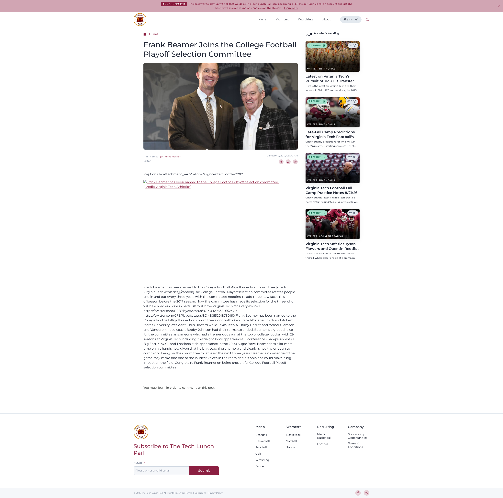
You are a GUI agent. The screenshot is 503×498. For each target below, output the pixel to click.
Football (261, 447)
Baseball (261, 435)
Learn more (291, 7)
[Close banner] (499, 6)
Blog (155, 33)
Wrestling (262, 460)
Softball (291, 441)
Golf (258, 453)
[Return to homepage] (140, 19)
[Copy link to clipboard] (295, 161)
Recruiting (305, 19)
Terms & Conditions (355, 445)
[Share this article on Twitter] (288, 161)
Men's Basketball (324, 436)
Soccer (260, 466)
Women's (282, 19)
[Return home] (145, 34)
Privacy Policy (215, 493)
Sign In (348, 19)
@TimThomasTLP (170, 156)
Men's (262, 19)
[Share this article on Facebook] (281, 161)
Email (138, 463)
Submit (204, 470)
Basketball (262, 441)
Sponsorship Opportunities (357, 436)
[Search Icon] (367, 20)
